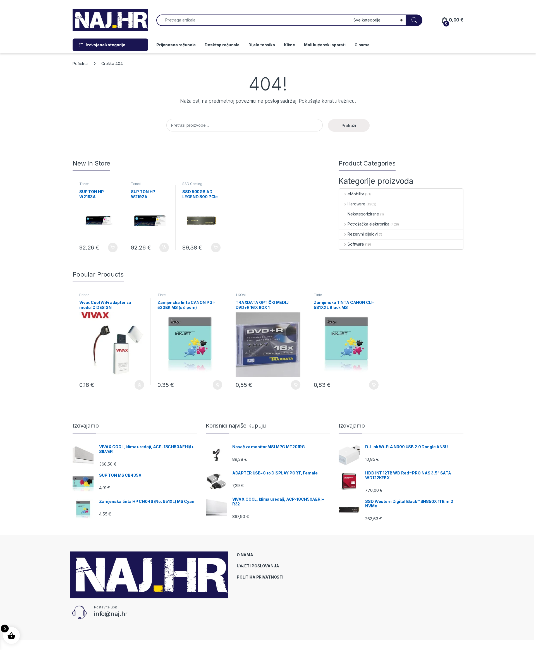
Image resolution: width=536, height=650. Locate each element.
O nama (362, 44)
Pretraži (349, 125)
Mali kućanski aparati (325, 44)
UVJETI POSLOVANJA (258, 565)
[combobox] (253, 20)
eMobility (356, 193)
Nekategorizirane (363, 214)
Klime (289, 44)
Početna (80, 63)
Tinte (161, 295)
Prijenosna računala (176, 44)
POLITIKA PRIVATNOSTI (260, 577)
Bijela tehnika (261, 44)
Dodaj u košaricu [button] (110, 247)
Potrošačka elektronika (368, 224)
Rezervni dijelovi (362, 234)
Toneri (84, 184)
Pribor (84, 295)
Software (356, 244)
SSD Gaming (192, 184)
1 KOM (241, 295)
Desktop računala (222, 44)
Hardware (356, 204)
